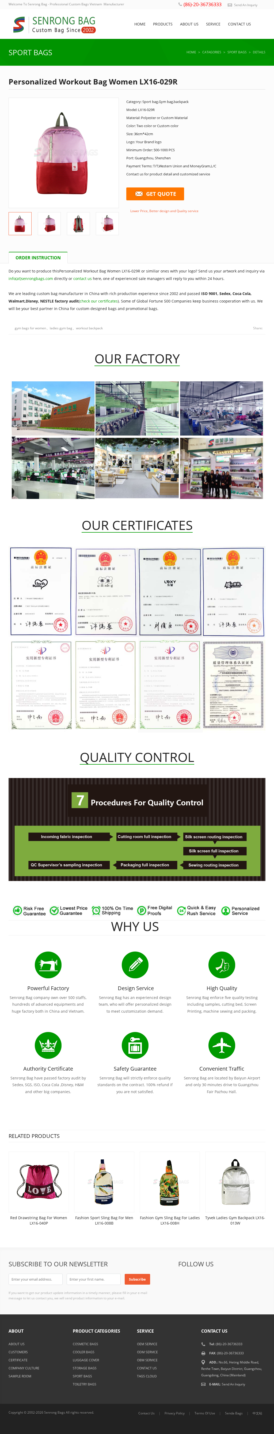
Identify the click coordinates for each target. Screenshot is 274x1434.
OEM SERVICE (147, 1344)
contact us (82, 278)
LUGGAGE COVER (86, 1360)
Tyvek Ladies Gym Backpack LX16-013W (235, 1220)
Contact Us (146, 1413)
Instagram (259, 1279)
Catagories (211, 52)
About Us (189, 24)
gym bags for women (30, 328)
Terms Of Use (205, 1413)
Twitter (196, 1279)
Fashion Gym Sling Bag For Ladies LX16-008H (170, 1220)
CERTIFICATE (18, 1360)
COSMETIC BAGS (85, 1344)
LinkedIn (221, 1279)
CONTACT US (147, 1368)
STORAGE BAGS (85, 1368)
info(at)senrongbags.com (31, 278)
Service (213, 24)
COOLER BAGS (83, 1352)
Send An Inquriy (245, 5)
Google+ (208, 1279)
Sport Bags (30, 52)
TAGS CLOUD (147, 1376)
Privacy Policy (175, 1413)
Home (140, 24)
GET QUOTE (161, 193)
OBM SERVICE (147, 1360)
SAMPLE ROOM (20, 1376)
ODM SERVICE (147, 1352)
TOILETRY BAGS (84, 1384)
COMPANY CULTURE (24, 1368)
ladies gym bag (61, 328)
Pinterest (234, 1279)
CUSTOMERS (18, 1352)
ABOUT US (17, 1344)
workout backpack (89, 328)
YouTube (246, 1279)
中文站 (257, 1413)
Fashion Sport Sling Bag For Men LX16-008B (104, 1220)
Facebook (183, 1279)
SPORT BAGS (82, 1376)
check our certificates (99, 301)
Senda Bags (234, 1413)
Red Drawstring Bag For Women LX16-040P (38, 1220)
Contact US (239, 24)
